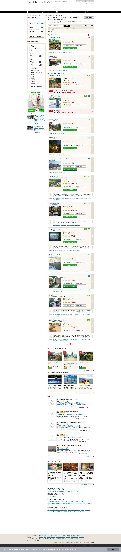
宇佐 (77, 491)
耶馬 (74, 491)
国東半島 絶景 (77, 225)
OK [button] (113, 549)
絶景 (65, 511)
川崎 (43, 538)
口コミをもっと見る (88, 456)
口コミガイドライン (78, 542)
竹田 (66, 491)
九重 (63, 491)
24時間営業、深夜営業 (36, 72)
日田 (71, 491)
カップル (87, 501)
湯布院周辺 (59, 491)
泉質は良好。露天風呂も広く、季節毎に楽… (70, 403)
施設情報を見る (68, 45)
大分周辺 (49, 491)
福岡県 (78, 535)
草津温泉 (41, 537)
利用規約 (74, 546)
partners (28, 549)
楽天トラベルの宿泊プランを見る (70, 48)
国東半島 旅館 (71, 52)
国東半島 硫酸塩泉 (56, 225)
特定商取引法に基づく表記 (67, 546)
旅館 (64, 503)
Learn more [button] (74, 549)
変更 (42, 27)
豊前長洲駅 (88, 314)
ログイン (88, 3)
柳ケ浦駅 (58, 316)
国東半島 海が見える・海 (69, 271)
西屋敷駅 (58, 199)
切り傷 (49, 504)
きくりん (61, 452)
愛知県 (74, 535)
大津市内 (73, 538)
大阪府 (63, 535)
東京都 (60, 535)
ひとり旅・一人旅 (78, 503)
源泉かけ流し (58, 501)
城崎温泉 (53, 537)
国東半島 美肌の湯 (79, 198)
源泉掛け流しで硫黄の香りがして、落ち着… (70, 414)
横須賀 (46, 538)
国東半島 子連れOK (76, 250)
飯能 (57, 538)
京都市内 (68, 538)
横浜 (40, 538)
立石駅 (89, 198)
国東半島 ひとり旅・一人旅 (79, 314)
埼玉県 (45, 535)
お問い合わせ (91, 542)
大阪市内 (64, 538)
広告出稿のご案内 (69, 542)
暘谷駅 (61, 291)
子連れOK (54, 511)
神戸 (77, 538)
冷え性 (82, 501)
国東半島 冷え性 (71, 314)
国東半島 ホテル (62, 172)
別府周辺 (54, 491)
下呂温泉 (58, 537)
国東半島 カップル (70, 225)
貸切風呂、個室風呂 (65, 501)
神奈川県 (41, 535)
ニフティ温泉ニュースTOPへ (86, 484)
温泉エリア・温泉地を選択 (36, 36)
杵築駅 (54, 199)
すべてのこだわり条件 (36, 86)
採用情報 (92, 546)
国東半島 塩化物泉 (65, 198)
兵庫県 (52, 535)
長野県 (70, 535)
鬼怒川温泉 (81, 537)
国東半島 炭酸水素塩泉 (57, 198)
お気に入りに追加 (80, 45)
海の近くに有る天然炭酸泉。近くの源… (69, 426)
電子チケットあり (54, 28)
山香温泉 (49, 496)
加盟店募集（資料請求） (59, 542)
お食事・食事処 (55, 503)
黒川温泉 (73, 537)
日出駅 (57, 291)
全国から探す (40, 23)
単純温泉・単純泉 (70, 503)
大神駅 (87, 271)
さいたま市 (52, 538)
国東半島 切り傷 (64, 314)
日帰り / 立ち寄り (35, 48)
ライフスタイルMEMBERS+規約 (83, 546)
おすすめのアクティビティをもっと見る (84, 392)
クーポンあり (63, 28)
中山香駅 (85, 198)
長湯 (69, 491)
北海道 (67, 535)
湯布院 (76, 537)
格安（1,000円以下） (75, 501)
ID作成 (92, 3)
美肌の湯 (83, 511)
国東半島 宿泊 (55, 52)
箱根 (45, 537)
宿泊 (49, 501)
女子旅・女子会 (69, 511)
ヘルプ (85, 542)
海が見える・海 (77, 511)
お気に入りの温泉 (80, 1)
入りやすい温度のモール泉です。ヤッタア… (70, 437)
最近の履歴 (89, 1)
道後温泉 (68, 537)
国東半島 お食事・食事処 (63, 52)
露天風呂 (52, 501)
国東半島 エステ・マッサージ (85, 339)
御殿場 (59, 538)
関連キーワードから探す (33, 540)
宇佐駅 (54, 316)
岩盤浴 (32, 76)
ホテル (61, 503)
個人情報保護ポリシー (56, 546)
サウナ (88, 510)
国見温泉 (54, 496)
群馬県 (56, 535)
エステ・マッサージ (87, 503)
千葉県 (49, 535)
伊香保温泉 (63, 537)
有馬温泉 (49, 537)
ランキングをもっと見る (87, 370)
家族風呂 (49, 503)
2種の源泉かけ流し (63, 449)
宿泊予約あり (72, 28)
